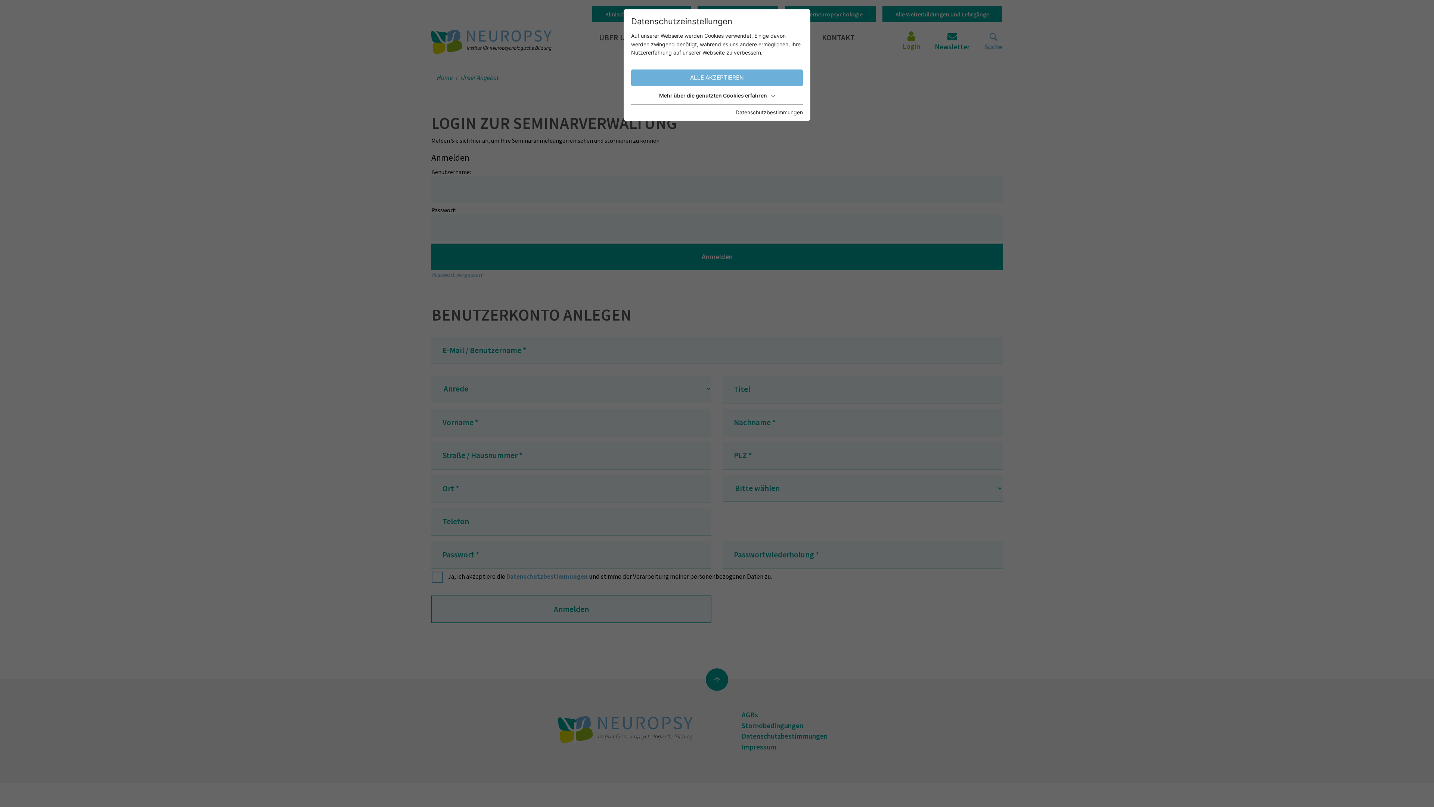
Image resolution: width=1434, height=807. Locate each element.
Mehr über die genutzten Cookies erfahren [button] (713, 95)
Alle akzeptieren (717, 77)
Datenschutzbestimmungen (769, 112)
